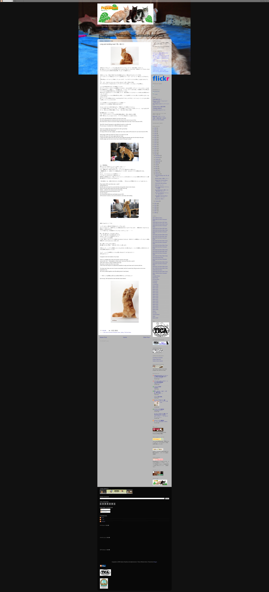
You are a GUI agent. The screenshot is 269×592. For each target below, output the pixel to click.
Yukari (102, 517)
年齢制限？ (156, 387)
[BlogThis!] (113, 330)
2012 (155, 153)
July (156, 164)
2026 (155, 128)
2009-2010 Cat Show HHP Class (160, 228)
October (157, 159)
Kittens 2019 (155, 302)
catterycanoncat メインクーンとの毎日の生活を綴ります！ (161, 376)
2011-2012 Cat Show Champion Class (111, 332)
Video (154, 316)
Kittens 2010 (155, 287)
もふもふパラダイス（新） (160, 400)
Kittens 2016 (155, 297)
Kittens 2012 (155, 291)
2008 (155, 209)
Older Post (146, 337)
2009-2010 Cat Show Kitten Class (160, 230)
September (158, 161)
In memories (153, 35)
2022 (155, 135)
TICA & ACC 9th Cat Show (161, 183)
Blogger (155, 561)
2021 (155, 137)
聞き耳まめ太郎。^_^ (158, 393)
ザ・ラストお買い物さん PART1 (160, 421)
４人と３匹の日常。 (158, 396)
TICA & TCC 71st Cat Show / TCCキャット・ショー (161, 181)
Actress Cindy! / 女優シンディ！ (162, 178)
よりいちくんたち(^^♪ (158, 377)
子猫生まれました (157, 383)
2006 (155, 212)
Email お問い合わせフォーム (159, 110)
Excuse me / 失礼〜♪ (159, 198)
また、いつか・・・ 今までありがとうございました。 (161, 416)
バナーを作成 (155, 94)
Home (125, 337)
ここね (102, 519)
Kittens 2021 (155, 304)
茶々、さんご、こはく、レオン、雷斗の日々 (160, 392)
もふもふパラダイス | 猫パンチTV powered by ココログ (161, 414)
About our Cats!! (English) (158, 119)
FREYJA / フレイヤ (159, 185)
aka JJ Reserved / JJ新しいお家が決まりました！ (161, 190)
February (157, 173)
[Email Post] (109, 330)
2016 (155, 146)
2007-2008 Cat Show (157, 217)
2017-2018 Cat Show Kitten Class (160, 268)
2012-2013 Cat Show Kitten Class (160, 245)
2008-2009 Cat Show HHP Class (160, 222)
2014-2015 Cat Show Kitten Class (160, 255)
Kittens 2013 (155, 292)
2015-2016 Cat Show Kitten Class (160, 262)
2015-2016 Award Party (158, 257)
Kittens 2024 (155, 307)
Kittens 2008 (155, 286)
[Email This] (112, 330)
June (156, 166)
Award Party (155, 277)
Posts (103, 509)
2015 (155, 148)
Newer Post (103, 337)
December (157, 155)
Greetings (155, 282)
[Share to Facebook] (115, 330)
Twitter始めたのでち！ (158, 410)
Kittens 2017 (155, 299)
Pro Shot (161, 35)
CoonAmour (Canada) (158, 357)
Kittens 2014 (155, 294)
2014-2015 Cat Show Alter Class (160, 251)
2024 (155, 131)
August (157, 162)
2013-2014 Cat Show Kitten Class (160, 249)
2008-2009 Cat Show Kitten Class (160, 224)
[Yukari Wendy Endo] (153, 92)
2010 (155, 205)
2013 (155, 152)
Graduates (141, 35)
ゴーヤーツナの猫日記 (159, 409)
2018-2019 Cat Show (157, 269)
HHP (147, 35)
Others (154, 311)
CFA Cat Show (156, 279)
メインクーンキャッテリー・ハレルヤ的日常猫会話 (161, 382)
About (101, 35)
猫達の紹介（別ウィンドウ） (159, 116)
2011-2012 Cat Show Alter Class (160, 236)
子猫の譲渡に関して (157, 99)
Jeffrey (122, 332)
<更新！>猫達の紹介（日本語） (160, 118)
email (108, 38)
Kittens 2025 (155, 309)
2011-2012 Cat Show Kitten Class (160, 240)
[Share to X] (114, 330)
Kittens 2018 (155, 301)
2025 (155, 130)
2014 (155, 150)
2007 (155, 210)
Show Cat (102, 38)
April (156, 170)
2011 (155, 203)
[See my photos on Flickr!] (156, 86)
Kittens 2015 (155, 296)
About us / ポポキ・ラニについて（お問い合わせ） (160, 102)
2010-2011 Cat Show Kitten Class (160, 234)
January (157, 201)
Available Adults (113, 35)
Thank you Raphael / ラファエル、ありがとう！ (162, 193)
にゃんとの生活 (157, 386)
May (156, 168)
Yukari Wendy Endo (156, 91)
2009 (155, 207)
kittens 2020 (155, 317)
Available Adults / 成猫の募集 (159, 106)
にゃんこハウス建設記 (159, 420)
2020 (155, 139)
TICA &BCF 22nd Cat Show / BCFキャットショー (161, 196)
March (156, 172)
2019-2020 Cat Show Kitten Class (160, 271)
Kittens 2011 (155, 289)
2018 (155, 142)
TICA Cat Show (127, 332)
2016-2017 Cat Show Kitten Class (160, 266)
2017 (155, 144)
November (157, 157)
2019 (155, 141)
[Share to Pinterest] (117, 330)
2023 (155, 133)
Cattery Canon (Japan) (158, 361)
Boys (130, 35)
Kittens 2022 (155, 306)
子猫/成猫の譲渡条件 (157, 108)
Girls (135, 35)
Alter (106, 35)
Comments (104, 511)
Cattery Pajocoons (157, 359)
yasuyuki (103, 521)
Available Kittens (123, 35)
